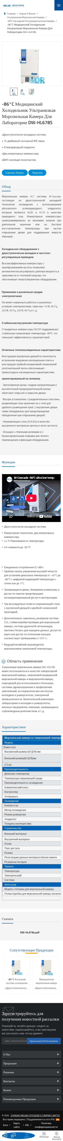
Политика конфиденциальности (46, 1125)
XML (27, 1125)
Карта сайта (16, 1125)
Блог (5, 1125)
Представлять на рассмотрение (44, 1041)
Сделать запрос (15, 173)
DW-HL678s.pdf (30, 932)
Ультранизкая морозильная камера (25, 17)
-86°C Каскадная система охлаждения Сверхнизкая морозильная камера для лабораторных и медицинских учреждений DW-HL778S (16, 981)
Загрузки (37, 173)
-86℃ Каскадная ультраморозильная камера (30, 20)
